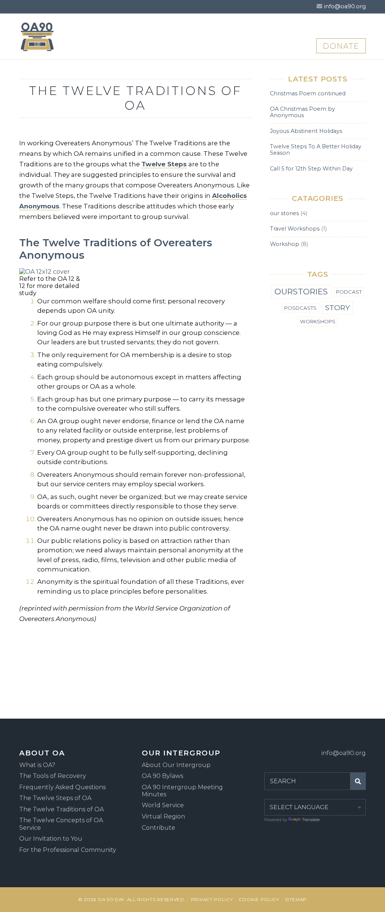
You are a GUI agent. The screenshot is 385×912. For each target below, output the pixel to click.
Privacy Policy (212, 899)
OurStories (301, 291)
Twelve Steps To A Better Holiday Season (315, 149)
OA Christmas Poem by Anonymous (302, 112)
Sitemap (296, 899)
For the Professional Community (67, 849)
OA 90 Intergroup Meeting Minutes (182, 791)
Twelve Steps (164, 164)
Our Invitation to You (50, 838)
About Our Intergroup (176, 765)
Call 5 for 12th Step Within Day (311, 168)
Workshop (284, 244)
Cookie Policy (259, 899)
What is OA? (37, 765)
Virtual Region (163, 816)
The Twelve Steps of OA (55, 798)
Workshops (317, 321)
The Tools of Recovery (52, 775)
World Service (163, 805)
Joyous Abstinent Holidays (306, 131)
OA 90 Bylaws (162, 775)
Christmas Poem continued (308, 93)
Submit (357, 781)
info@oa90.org (345, 6)
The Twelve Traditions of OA (61, 809)
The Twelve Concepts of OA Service (61, 824)
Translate (311, 819)
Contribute (158, 827)
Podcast (349, 292)
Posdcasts (300, 308)
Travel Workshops (295, 228)
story (337, 307)
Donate (341, 46)
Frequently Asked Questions (62, 787)
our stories (284, 213)
